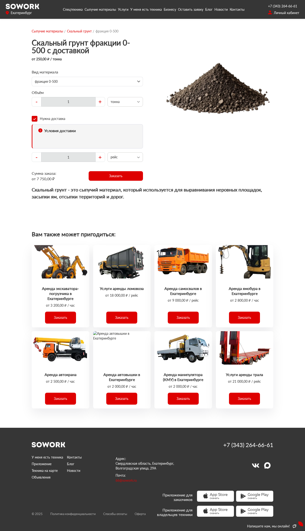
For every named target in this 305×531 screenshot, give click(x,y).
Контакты (237, 9)
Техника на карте (45, 471)
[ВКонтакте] (255, 465)
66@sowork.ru (126, 480)
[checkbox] (87, 118)
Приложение (41, 464)
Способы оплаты (115, 514)
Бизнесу (170, 9)
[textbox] (68, 101)
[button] (116, 176)
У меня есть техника (146, 9)
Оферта (140, 514)
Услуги (123, 9)
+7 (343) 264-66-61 (282, 6)
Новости (221, 9)
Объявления (41, 477)
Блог (209, 9)
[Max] (267, 465)
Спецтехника (73, 9)
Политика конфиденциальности (73, 514)
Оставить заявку (190, 9)
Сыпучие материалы (100, 9)
